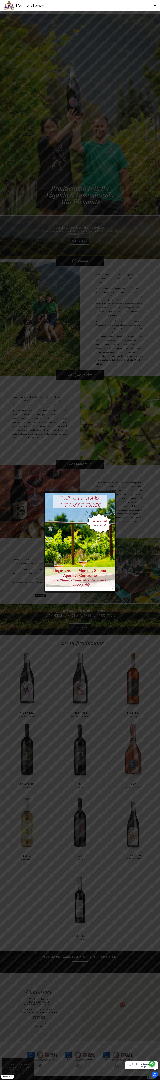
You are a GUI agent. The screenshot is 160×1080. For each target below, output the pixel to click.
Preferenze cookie (7, 1076)
